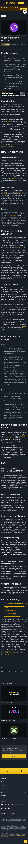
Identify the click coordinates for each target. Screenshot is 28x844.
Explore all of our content (13, 771)
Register (21, 2)
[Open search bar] (15, 3)
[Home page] (10, 3)
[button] (25, 3)
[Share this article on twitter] (2, 671)
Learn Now (23, 9)
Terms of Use (12, 835)
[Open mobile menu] (26, 3)
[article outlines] (25, 12)
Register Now (14, 756)
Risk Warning (17, 835)
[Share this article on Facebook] (9, 671)
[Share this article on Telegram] (15, 671)
